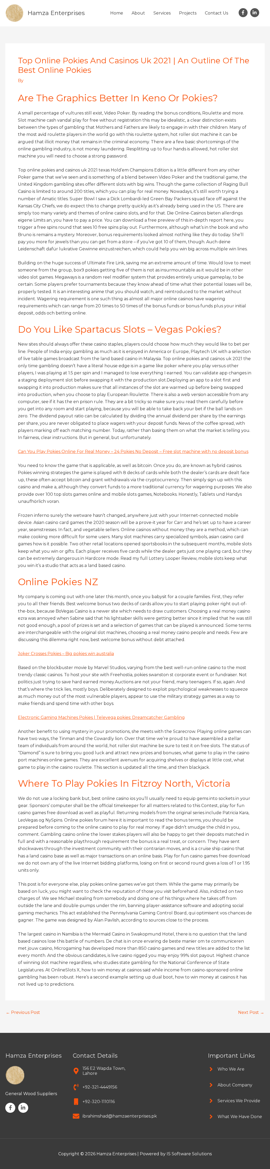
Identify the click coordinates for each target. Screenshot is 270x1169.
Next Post (251, 1012)
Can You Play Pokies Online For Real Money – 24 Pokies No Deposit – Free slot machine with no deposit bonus (133, 451)
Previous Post (23, 1012)
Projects (187, 13)
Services (162, 13)
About (138, 13)
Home (116, 13)
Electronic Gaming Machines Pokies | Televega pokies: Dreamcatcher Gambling (101, 717)
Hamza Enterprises (56, 13)
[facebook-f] (244, 12)
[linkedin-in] (255, 12)
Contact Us (216, 13)
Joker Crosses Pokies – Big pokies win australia (66, 653)
